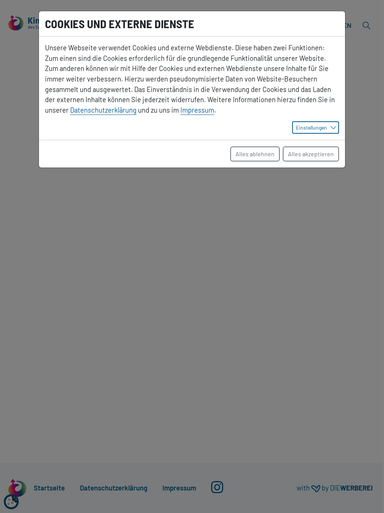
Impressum (197, 110)
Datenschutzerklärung (103, 110)
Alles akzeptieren (311, 153)
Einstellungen (311, 127)
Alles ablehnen (255, 153)
